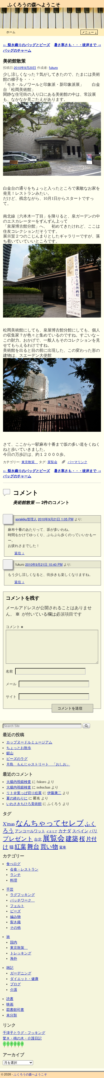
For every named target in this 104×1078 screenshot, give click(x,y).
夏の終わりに (17, 798)
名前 (9, 671)
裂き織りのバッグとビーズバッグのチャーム (26, 47)
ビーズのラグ (17, 759)
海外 (13, 958)
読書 (9, 999)
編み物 (15, 917)
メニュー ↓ (89, 32)
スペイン (80, 831)
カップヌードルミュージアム (29, 742)
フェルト (17, 906)
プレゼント (18, 838)
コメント (14, 626)
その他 (15, 928)
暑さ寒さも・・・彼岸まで (77, 44)
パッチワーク (22, 900)
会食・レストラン (24, 869)
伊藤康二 (54, 793)
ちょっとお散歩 (18, 748)
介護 (13, 990)
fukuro (53, 67)
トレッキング (20, 953)
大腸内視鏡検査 (18, 782)
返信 (19, 553)
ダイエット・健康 (24, 979)
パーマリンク (77, 461)
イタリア (51, 831)
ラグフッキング (22, 895)
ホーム (10, 32)
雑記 (9, 968)
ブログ (15, 984)
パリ (93, 831)
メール (11, 683)
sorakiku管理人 (26, 519)
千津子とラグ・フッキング (24, 1033)
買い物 (49, 846)
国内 (13, 942)
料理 (13, 880)
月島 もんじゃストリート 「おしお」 (38, 764)
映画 (9, 1004)
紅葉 (20, 847)
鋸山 (9, 753)
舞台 (33, 846)
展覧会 (52, 461)
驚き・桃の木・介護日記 (22, 1038)
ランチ (15, 875)
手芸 (9, 889)
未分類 (11, 1015)
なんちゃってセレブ (50, 823)
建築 (72, 838)
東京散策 (29, 461)
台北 (38, 839)
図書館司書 (15, 1010)
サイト (11, 696)
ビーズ (15, 911)
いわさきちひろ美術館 (24, 804)
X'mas (9, 824)
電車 (62, 847)
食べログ (13, 864)
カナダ (64, 831)
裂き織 (15, 922)
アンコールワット (30, 831)
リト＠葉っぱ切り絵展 (24, 793)
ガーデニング (20, 973)
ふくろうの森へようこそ (34, 4)
